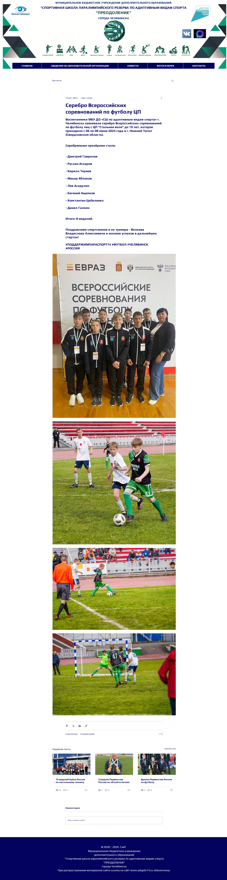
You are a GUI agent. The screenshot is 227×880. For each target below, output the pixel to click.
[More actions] (161, 98)
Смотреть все (170, 749)
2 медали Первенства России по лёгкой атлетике (114, 781)
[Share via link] (86, 726)
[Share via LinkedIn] (79, 726)
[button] (172, 80)
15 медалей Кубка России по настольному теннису (70, 781)
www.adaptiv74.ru (141, 870)
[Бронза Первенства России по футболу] (157, 764)
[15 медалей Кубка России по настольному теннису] (72, 764)
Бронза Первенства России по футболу (156, 781)
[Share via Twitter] (73, 726)
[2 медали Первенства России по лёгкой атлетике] (114, 764)
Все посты (56, 80)
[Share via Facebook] (67, 726)
